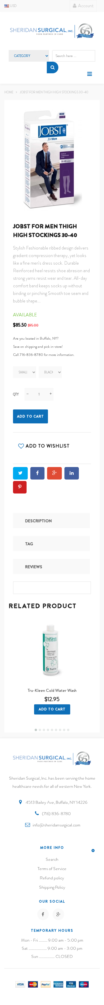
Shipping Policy (52, 887)
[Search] (52, 67)
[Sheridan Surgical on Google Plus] (58, 914)
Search (52, 859)
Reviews (33, 567)
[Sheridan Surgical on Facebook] (43, 914)
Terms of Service (52, 868)
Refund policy (52, 878)
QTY (16, 394)
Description (38, 521)
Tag (29, 544)
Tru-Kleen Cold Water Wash (52, 690)
